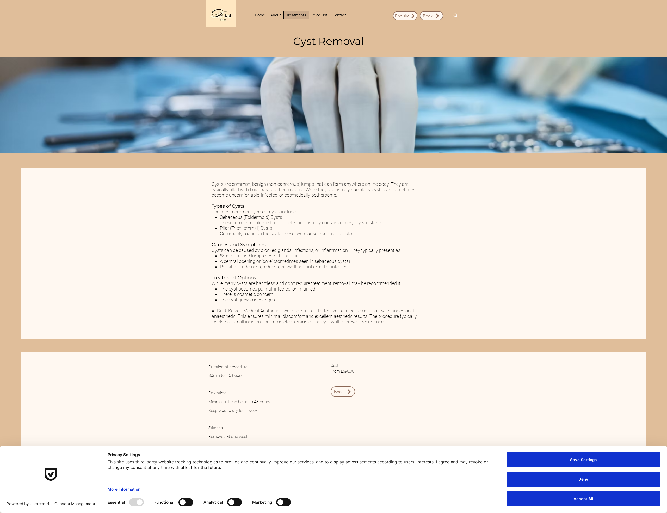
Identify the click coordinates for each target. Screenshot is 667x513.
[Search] (455, 15)
